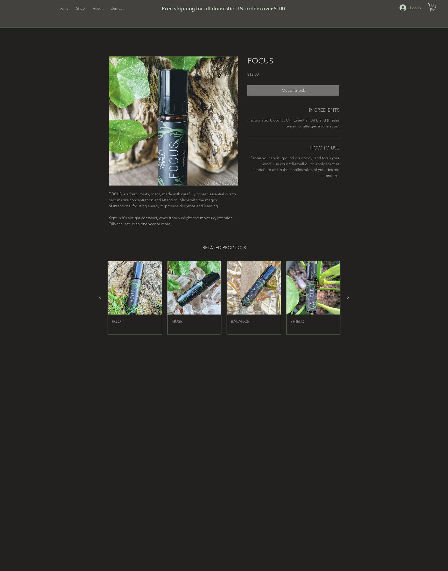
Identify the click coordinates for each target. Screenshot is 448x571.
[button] (432, 7)
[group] (224, 297)
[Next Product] (348, 297)
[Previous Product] (100, 297)
